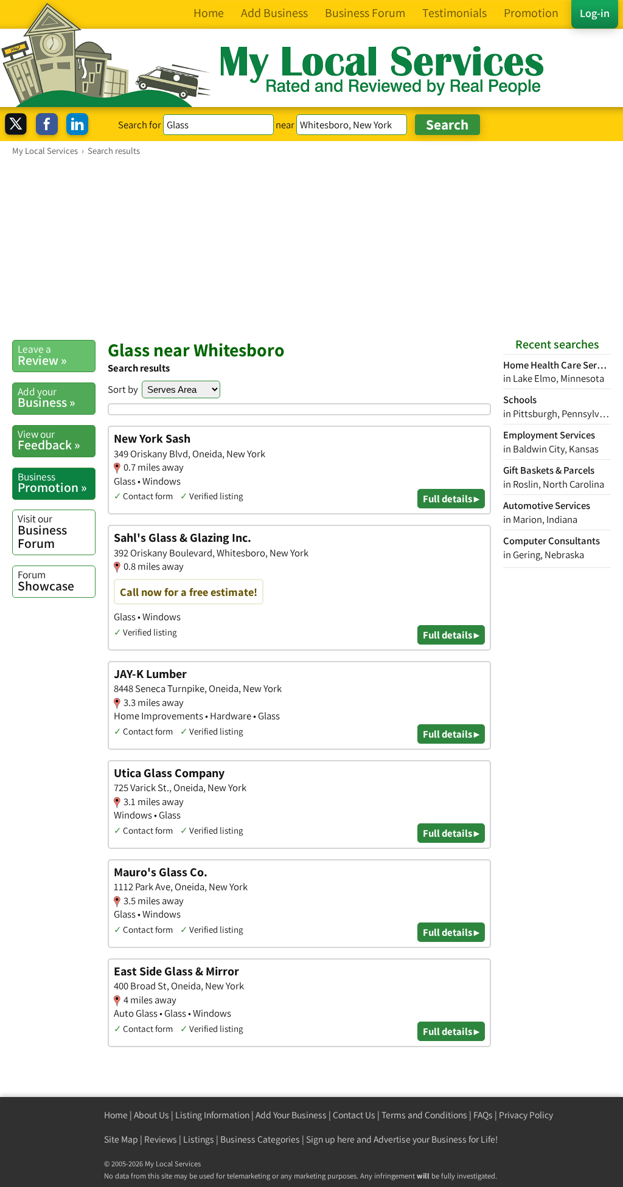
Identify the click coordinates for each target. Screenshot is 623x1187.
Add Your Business (291, 1115)
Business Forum (42, 531)
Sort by (123, 389)
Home (116, 1115)
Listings (198, 1139)
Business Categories (260, 1139)
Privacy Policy (526, 1115)
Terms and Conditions (424, 1115)
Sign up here (330, 1139)
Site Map (121, 1139)
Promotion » (52, 482)
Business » (46, 397)
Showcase (46, 580)
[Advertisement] (311, 247)
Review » (42, 355)
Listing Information (212, 1115)
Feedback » (49, 440)
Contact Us (354, 1115)
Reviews (160, 1139)
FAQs (483, 1115)
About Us (151, 1115)
